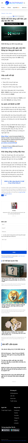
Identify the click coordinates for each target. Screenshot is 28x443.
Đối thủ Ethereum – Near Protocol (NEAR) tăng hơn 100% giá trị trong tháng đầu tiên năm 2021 (13, 355)
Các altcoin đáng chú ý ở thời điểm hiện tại (13, 349)
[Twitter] (9, 198)
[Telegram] (12, 198)
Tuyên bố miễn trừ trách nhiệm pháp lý (19, 440)
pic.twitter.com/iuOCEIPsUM (9, 143)
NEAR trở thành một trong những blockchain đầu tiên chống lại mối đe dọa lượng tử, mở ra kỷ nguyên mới (13, 369)
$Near (3, 136)
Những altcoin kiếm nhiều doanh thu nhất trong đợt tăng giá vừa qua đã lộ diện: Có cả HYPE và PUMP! (13, 280)
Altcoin (10, 13)
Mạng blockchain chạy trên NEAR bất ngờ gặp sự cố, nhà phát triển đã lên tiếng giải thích (12, 376)
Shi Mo (10, 16)
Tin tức (7, 13)
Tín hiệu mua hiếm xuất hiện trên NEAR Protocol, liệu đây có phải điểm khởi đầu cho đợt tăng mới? (13, 362)
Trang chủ (3, 13)
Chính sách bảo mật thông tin (6, 440)
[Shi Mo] (14, 206)
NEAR (5, 195)
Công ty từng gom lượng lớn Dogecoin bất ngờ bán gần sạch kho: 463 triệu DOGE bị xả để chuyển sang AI (13, 306)
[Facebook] (6, 198)
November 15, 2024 (6, 147)
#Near (6, 136)
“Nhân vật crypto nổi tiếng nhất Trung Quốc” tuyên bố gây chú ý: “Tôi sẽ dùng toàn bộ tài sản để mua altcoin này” (14, 333)
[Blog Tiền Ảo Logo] (14, 3)
